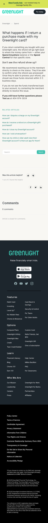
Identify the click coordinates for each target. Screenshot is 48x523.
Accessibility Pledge (15, 461)
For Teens (28, 313)
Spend (16, 23)
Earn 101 (10, 371)
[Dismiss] (4, 4)
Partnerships (29, 391)
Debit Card (11, 302)
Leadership (11, 387)
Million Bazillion (30, 362)
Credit (9, 343)
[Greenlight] (12, 11)
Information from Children (16, 433)
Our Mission (11, 383)
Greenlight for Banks (32, 387)
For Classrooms (30, 371)
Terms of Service (13, 420)
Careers (10, 391)
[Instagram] (32, 283)
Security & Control (32, 309)
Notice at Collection (14, 457)
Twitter (36, 187)
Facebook (30, 187)
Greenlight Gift (30, 341)
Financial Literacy (13, 358)
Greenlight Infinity (13, 334)
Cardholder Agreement (15, 424)
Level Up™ (11, 310)
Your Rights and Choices (16, 437)
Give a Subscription (32, 345)
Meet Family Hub (16, 3)
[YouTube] (21, 283)
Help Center (29, 358)
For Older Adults (31, 317)
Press (9, 395)
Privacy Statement (14, 428)
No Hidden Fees (13, 315)
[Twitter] (26, 283)
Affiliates (28, 395)
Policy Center (12, 416)
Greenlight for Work (32, 383)
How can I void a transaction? (14, 134)
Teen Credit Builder (14, 347)
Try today (39, 12)
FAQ (26, 366)
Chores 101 (11, 366)
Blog (8, 362)
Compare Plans (13, 330)
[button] (28, 175)
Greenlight (6, 23)
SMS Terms (21, 474)
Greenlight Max (13, 338)
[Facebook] (16, 283)
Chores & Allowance (14, 319)
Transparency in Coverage (17, 445)
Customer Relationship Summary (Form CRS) (24, 441)
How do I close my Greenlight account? (18, 129)
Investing (10, 306)
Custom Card (30, 330)
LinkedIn (41, 187)
